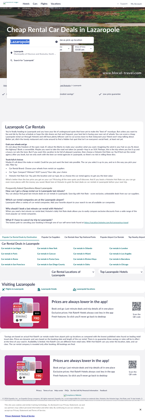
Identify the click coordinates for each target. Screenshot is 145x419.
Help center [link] (58, 390)
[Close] (140, 410)
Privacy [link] (39, 390)
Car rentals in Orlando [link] (82, 248)
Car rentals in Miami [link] (82, 254)
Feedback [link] (103, 390)
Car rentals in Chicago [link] (118, 265)
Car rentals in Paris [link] (9, 254)
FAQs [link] (67, 390)
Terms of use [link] (48, 390)
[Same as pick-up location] (72, 40)
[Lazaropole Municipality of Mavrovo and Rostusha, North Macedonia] (33, 53)
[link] (19, 289)
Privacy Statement (12, 416)
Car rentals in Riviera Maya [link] (84, 259)
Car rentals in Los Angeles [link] (120, 254)
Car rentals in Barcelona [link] (119, 259)
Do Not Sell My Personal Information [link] (84, 390)
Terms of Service (28, 416)
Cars (35, 4)
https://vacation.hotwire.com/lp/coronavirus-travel (106, 223)
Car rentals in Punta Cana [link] (48, 259)
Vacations (56, 4)
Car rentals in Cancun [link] (46, 254)
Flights (44, 4)
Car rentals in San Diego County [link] (51, 265)
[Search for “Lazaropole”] (33, 60)
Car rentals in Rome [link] (9, 259)
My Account (136, 4)
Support (123, 4)
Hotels (26, 4)
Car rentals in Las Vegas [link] (11, 248)
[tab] (19, 237)
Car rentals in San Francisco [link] (13, 265)
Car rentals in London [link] (118, 248)
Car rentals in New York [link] (47, 248)
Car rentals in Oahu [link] (81, 265)
